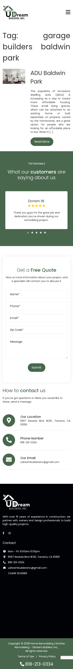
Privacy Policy (47, 656)
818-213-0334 (28, 442)
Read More (41, 142)
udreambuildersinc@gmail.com (39, 462)
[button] (28, 232)
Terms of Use (26, 656)
